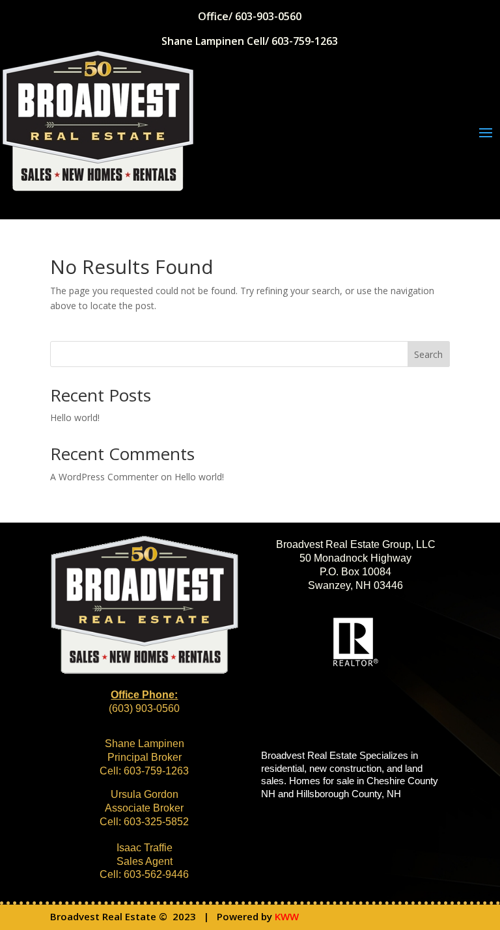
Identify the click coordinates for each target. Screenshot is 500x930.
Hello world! (75, 417)
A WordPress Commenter (104, 477)
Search (428, 354)
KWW (287, 916)
